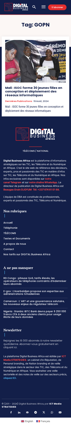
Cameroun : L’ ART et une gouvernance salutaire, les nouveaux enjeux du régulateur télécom (33, 302)
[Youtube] (60, 412)
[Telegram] (35, 412)
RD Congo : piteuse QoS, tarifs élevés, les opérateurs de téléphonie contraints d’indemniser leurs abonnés (34, 281)
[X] (43, 412)
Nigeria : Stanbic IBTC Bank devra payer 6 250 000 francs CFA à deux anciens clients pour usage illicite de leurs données (34, 314)
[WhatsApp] (52, 412)
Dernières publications (18, 101)
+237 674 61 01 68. (49, 189)
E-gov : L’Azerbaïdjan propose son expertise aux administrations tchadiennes (33, 292)
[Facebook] (11, 412)
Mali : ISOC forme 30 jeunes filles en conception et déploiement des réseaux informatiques (33, 91)
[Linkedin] (19, 412)
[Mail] (27, 412)
